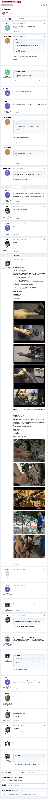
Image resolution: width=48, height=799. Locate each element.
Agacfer (7, 693)
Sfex (9, 12)
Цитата (17, 31)
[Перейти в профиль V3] (7, 72)
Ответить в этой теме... (14, 785)
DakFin (7, 752)
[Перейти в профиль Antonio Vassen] (7, 93)
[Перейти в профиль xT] (7, 263)
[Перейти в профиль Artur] (7, 28)
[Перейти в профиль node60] (7, 573)
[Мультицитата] (14, 31)
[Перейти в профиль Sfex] (3, 13)
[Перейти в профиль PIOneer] (7, 106)
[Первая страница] (2, 19)
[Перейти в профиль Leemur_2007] (7, 41)
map (7, 206)
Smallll (7, 635)
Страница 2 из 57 (31, 18)
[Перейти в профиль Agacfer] (7, 698)
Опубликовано (19, 23)
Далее (22, 18)
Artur (7, 23)
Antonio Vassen (7, 88)
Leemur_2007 (7, 36)
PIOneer (7, 101)
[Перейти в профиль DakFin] (7, 756)
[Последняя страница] (25, 19)
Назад (5, 18)
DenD (7, 601)
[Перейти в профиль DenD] (7, 605)
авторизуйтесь (41, 778)
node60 (7, 569)
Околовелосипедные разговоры (19, 13)
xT (7, 259)
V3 (7, 68)
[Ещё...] (45, 23)
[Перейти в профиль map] (7, 211)
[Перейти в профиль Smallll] (7, 639)
